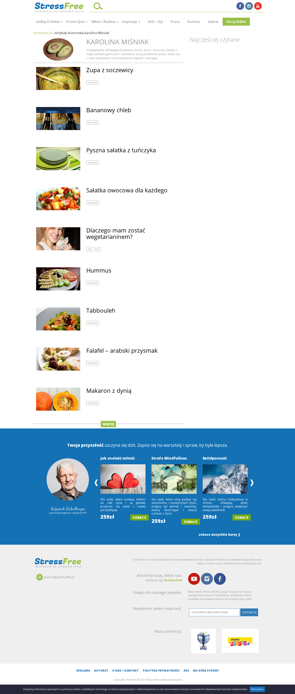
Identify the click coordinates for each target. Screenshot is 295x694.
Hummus (98, 270)
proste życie (75, 21)
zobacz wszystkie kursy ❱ (219, 534)
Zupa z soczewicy (109, 70)
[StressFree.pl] (59, 7)
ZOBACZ (139, 517)
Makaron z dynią (108, 390)
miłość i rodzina (104, 21)
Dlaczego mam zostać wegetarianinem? (115, 233)
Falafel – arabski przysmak (122, 350)
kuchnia (193, 21)
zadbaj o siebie (48, 21)
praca (175, 21)
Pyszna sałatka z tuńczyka (121, 150)
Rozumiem (257, 689)
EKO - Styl (93, 249)
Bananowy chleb (108, 110)
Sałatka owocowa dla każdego (127, 190)
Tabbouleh (100, 310)
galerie (213, 21)
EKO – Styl (155, 21)
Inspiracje (130, 21)
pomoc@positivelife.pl (59, 577)
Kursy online (236, 21)
